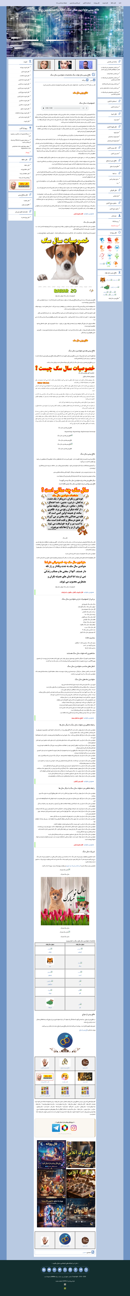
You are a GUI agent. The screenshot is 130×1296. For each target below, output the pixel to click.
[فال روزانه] (51, 1155)
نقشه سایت (59, 1281)
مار (80, 1007)
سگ (80, 966)
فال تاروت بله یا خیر (24, 117)
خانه (120, 2)
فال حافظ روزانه (25, 169)
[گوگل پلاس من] (54, 1269)
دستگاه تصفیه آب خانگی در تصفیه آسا (21, 134)
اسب (80, 975)
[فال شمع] (51, 1184)
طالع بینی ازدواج (114, 166)
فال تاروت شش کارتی (23, 96)
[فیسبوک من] (76, 1269)
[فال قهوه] (80, 1184)
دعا (118, 183)
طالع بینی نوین (25, 204)
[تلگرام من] (81, 1269)
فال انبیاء (116, 119)
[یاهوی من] (86, 1269)
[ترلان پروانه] (65, 65)
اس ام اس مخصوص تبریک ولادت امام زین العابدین (110, 93)
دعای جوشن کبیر (114, 179)
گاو (80, 993)
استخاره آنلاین (87, 2)
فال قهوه (116, 132)
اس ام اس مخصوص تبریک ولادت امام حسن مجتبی (110, 78)
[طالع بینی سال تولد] (109, 288)
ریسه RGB (116, 221)
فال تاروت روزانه (24, 67)
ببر (50, 966)
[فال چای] (80, 1213)
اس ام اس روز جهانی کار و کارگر (110, 83)
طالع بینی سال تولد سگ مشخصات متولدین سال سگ (70, 75)
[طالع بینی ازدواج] (65, 1040)
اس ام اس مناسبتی (75, 2)
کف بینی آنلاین (115, 153)
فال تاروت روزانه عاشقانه (22, 112)
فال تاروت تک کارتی (24, 79)
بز (80, 984)
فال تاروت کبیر (25, 71)
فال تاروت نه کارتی (24, 100)
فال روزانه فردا (25, 217)
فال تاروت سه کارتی (23, 83)
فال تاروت (105, 2)
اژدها (50, 1007)
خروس (80, 951)
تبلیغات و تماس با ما (61, 2)
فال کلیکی (116, 195)
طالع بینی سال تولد (113, 298)
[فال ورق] (51, 1213)
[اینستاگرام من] (70, 1269)
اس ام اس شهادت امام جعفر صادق (109, 88)
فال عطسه (26, 200)
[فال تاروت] (80, 1155)
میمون (50, 975)
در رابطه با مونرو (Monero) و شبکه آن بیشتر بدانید (21, 141)
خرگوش (50, 984)
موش (50, 951)
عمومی (84, 1252)
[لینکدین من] (44, 1269)
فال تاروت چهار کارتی (23, 88)
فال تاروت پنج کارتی (23, 92)
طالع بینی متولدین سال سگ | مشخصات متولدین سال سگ (65, 9)
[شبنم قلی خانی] (44, 65)
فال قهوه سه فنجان (113, 136)
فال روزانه (96, 2)
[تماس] (65, 1269)
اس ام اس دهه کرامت (113, 73)
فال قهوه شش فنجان (113, 140)
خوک (50, 993)
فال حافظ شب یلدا (24, 173)
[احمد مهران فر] (85, 65)
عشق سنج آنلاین (114, 208)
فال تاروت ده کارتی (24, 104)
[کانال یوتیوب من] (49, 1269)
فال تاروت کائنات (24, 75)
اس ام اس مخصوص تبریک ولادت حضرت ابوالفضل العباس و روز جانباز (110, 68)
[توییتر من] (60, 1269)
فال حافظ (113, 2)
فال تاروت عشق (25, 108)
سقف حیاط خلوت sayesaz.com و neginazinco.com (21, 147)
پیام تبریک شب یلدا (24, 177)
